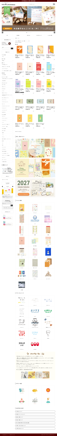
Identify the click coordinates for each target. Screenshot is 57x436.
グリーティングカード (4, 118)
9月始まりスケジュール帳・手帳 (6, 66)
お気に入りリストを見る (5, 179)
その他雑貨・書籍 (4, 161)
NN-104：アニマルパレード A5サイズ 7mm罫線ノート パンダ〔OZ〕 (30, 72)
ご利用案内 (17, 35)
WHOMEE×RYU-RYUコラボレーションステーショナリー (7, 95)
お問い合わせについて (20, 428)
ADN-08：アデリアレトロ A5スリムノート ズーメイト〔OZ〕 (19, 124)
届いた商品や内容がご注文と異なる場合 (22, 422)
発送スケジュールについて (20, 414)
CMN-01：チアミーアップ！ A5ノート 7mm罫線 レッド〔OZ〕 (40, 72)
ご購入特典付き (4, 80)
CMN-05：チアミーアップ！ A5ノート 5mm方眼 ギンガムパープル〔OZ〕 (19, 89)
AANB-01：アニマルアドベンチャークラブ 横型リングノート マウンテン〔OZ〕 (50, 107)
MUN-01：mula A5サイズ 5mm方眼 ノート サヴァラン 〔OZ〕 (19, 55)
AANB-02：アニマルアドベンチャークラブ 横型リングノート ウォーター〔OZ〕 (40, 107)
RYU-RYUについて (39, 35)
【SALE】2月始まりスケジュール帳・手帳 (7, 78)
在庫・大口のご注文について (21, 425)
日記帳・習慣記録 (4, 151)
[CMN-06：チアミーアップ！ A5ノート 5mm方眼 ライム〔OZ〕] (30, 83)
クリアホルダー (4, 149)
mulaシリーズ (3, 86)
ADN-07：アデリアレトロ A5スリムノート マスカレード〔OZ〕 (30, 124)
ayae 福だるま (3, 112)
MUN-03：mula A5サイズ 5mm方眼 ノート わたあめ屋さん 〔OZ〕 (40, 55)
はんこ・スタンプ (4, 159)
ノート (3, 56)
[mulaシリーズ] (19, 49)
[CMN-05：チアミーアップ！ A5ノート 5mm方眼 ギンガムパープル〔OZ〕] (19, 83)
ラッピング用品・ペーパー (5, 153)
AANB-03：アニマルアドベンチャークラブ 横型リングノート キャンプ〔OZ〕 (30, 107)
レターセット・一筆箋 (4, 126)
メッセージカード (4, 120)
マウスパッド (3, 157)
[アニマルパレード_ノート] (19, 66)
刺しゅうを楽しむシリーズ (5, 97)
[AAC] (19, 101)
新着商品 (3, 60)
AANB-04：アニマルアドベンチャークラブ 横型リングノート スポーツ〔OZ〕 (19, 107)
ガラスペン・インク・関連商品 (5, 155)
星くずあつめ (3, 88)
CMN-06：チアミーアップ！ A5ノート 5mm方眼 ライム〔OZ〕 (30, 89)
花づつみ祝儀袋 (4, 128)
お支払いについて (19, 411)
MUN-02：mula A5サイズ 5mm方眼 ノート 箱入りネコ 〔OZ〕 (30, 55)
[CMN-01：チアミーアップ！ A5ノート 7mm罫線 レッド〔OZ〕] (40, 66)
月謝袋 (3, 132)
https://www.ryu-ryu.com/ (28, 369)
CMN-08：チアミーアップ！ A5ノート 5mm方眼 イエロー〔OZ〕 (50, 89)
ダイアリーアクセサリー (5, 68)
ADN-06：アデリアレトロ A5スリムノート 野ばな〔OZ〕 (40, 124)
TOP (7, 35)
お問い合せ (28, 35)
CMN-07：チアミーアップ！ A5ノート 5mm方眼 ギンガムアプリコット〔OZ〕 (40, 89)
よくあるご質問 (50, 35)
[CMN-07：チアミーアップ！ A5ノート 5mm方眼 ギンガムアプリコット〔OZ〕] (40, 83)
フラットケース (4, 147)
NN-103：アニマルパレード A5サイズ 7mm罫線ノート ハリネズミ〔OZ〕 (19, 72)
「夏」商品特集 (4, 74)
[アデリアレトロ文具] (19, 118)
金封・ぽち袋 (3, 130)
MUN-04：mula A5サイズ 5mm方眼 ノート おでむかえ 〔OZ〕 (50, 55)
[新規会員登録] (6, 44)
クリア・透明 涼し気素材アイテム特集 (6, 70)
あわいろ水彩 (3, 84)
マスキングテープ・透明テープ (5, 124)
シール (3, 122)
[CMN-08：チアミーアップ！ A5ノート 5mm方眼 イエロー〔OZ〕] (50, 83)
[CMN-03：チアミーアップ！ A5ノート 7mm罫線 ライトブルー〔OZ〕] (50, 66)
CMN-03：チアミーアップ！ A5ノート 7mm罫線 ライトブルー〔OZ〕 (50, 72)
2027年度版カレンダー (5, 64)
